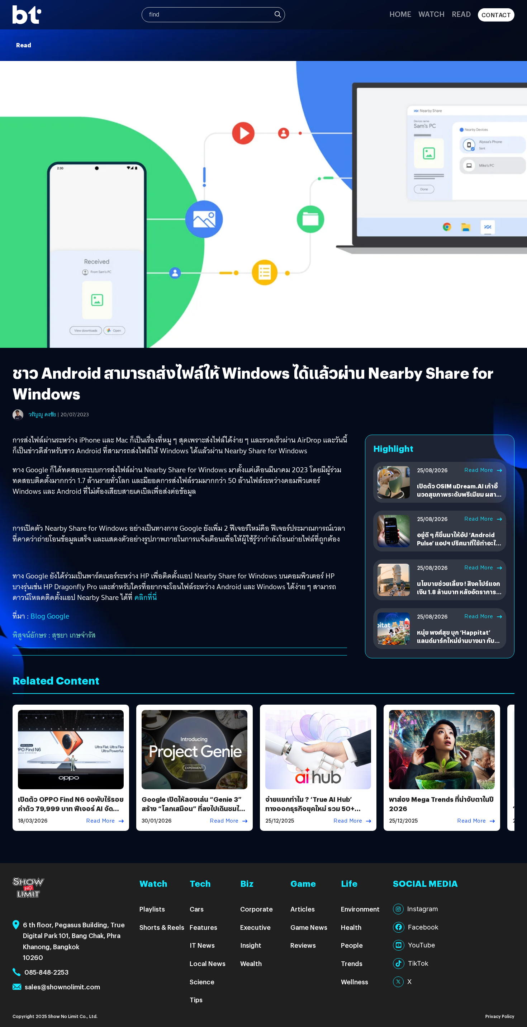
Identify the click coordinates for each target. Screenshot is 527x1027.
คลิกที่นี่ (145, 597)
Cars (197, 908)
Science (202, 981)
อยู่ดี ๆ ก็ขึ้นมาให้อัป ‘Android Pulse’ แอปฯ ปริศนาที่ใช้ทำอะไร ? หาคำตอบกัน (458, 543)
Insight (250, 945)
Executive (255, 927)
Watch (431, 14)
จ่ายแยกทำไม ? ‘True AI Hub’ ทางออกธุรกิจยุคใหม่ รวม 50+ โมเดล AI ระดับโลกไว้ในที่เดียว (310, 808)
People (352, 945)
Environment (360, 908)
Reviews (303, 945)
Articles (302, 908)
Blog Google (49, 616)
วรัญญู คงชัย (42, 414)
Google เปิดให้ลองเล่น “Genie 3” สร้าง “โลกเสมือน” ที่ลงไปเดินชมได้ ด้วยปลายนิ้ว (192, 808)
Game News (308, 927)
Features (203, 927)
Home (400, 14)
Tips (196, 999)
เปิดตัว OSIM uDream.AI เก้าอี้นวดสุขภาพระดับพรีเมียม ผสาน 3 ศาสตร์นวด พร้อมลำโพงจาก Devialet (458, 498)
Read (461, 14)
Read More (478, 470)
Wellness (354, 981)
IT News (202, 945)
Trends (351, 963)
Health (351, 927)
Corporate (256, 908)
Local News (207, 963)
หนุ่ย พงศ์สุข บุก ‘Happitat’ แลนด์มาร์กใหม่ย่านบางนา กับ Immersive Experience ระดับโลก (457, 644)
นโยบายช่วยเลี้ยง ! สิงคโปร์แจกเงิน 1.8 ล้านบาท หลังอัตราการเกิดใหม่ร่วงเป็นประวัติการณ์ (458, 591)
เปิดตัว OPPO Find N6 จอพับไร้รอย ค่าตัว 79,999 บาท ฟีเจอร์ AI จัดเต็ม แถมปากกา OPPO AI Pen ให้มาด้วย (71, 813)
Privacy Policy (499, 1016)
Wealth (251, 963)
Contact (496, 15)
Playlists (152, 908)
